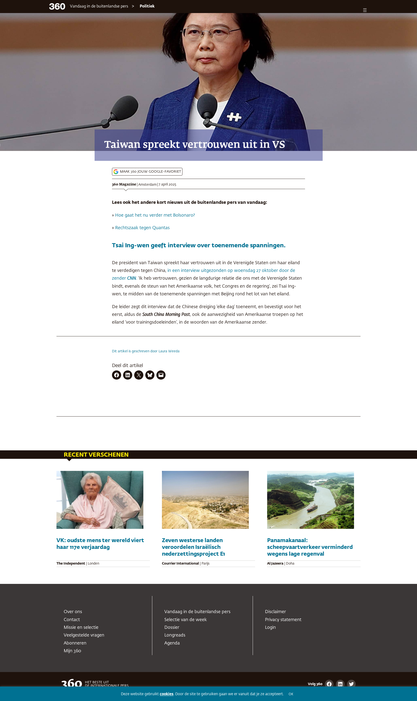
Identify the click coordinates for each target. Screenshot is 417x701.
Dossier (171, 627)
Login (270, 627)
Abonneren (75, 643)
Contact (72, 620)
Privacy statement (283, 620)
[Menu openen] (365, 10)
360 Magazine (124, 184)
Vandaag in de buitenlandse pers (99, 6)
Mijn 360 (72, 651)
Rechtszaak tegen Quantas (142, 228)
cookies (167, 694)
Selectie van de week (185, 620)
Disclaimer (275, 612)
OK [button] (291, 694)
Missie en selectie (81, 627)
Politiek (147, 6)
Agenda (172, 643)
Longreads (174, 635)
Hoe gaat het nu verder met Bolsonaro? (155, 215)
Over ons (73, 612)
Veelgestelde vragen (84, 635)
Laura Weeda (169, 351)
